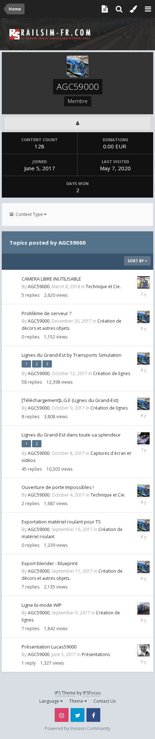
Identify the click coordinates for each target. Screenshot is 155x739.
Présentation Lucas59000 (49, 646)
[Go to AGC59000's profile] (143, 317)
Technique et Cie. (103, 286)
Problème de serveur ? (46, 313)
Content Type (28, 214)
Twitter (77, 715)
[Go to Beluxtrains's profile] (143, 650)
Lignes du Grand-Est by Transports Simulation (71, 355)
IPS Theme (65, 693)
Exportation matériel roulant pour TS (61, 521)
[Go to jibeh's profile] (143, 282)
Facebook (93, 715)
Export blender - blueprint (50, 563)
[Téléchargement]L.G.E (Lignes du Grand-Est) (70, 400)
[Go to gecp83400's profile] (143, 438)
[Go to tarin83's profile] (143, 608)
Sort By (136, 260)
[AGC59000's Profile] (77, 123)
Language (49, 701)
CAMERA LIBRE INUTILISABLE (51, 279)
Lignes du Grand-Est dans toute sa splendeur (71, 434)
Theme (76, 701)
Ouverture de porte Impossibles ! (58, 487)
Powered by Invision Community (77, 728)
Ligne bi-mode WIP (42, 605)
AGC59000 (38, 286)
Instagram (61, 715)
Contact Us (104, 701)
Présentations (96, 654)
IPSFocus (92, 693)
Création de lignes (111, 373)
